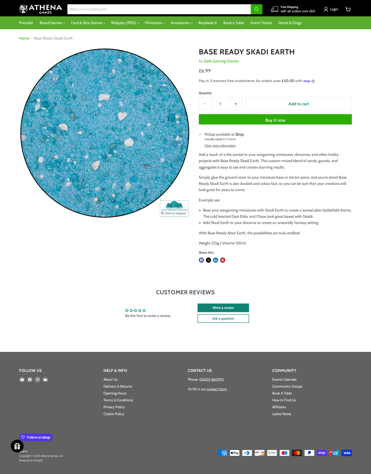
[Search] (256, 9)
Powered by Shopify (31, 460)
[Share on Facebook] (201, 260)
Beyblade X (207, 22)
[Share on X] (208, 260)
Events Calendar (284, 379)
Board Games (51, 22)
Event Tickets (261, 22)
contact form (217, 389)
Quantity (205, 93)
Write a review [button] (223, 308)
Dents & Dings (289, 22)
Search (23, 451)
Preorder (26, 22)
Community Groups (287, 386)
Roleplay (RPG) (124, 22)
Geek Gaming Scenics (221, 61)
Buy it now (275, 120)
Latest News (281, 414)
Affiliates (279, 407)
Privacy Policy (114, 407)
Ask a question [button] (223, 318)
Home (24, 38)
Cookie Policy (113, 414)
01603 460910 (211, 379)
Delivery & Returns (117, 386)
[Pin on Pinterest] (222, 260)
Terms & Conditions (118, 400)
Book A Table (282, 393)
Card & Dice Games (87, 22)
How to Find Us (284, 400)
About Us (110, 379)
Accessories (180, 22)
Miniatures (154, 22)
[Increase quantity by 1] (236, 103)
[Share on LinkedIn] (215, 260)
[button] (332, 9)
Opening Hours (114, 393)
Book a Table (233, 22)
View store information (220, 145)
